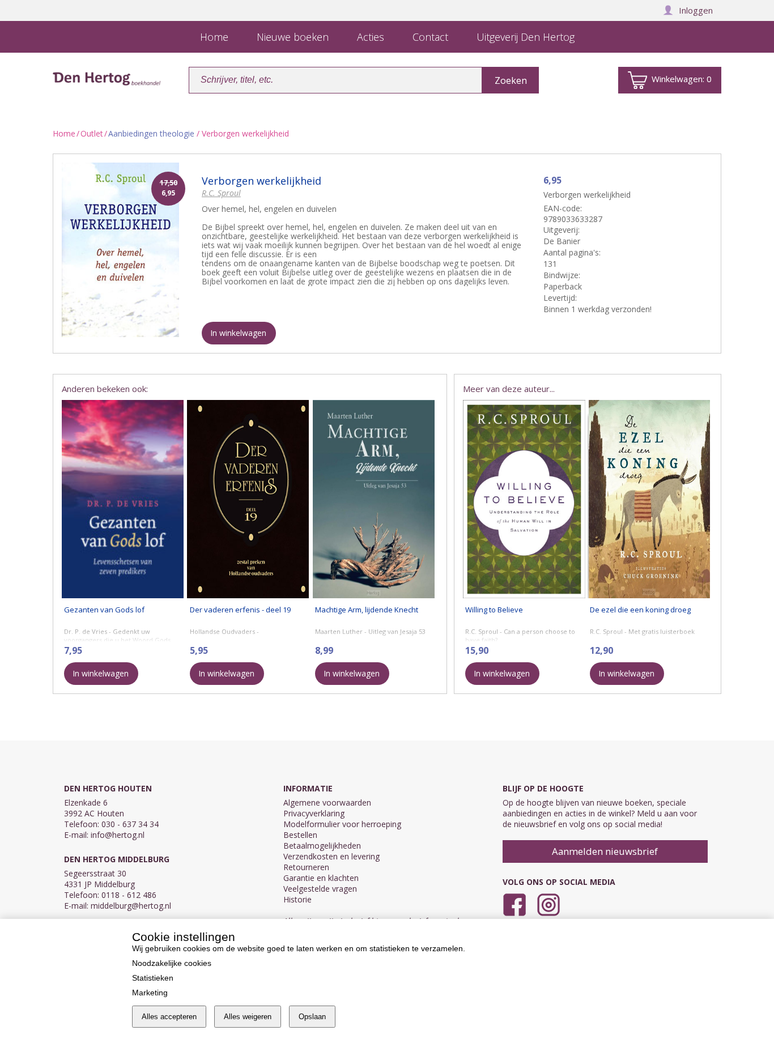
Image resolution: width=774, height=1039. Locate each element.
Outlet (91, 133)
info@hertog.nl (117, 834)
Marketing (150, 992)
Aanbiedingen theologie (151, 133)
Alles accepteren (169, 1016)
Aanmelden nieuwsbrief (605, 851)
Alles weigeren (247, 1016)
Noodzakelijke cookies (171, 963)
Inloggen (696, 10)
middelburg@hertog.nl (131, 905)
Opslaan (312, 1016)
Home (64, 133)
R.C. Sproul (221, 193)
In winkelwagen (238, 332)
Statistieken (152, 977)
